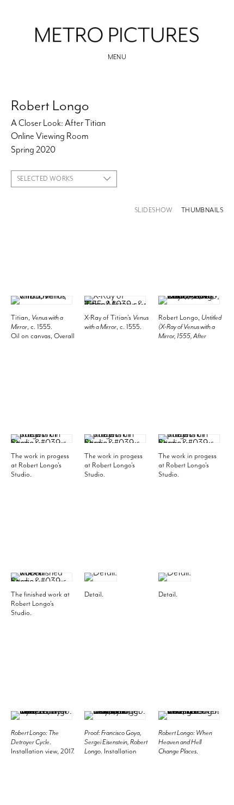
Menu (117, 57)
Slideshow (153, 210)
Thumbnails (202, 210)
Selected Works (45, 178)
